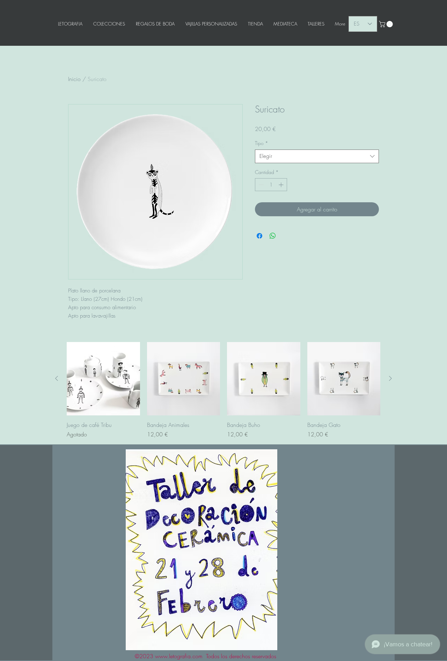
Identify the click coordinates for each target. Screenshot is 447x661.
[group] (223, 390)
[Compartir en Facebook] (259, 236)
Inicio (74, 79)
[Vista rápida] (103, 378)
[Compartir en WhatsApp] (273, 236)
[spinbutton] (271, 185)
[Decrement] (260, 185)
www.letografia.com (179, 656)
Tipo (261, 143)
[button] (386, 24)
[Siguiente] (390, 378)
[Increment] (281, 185)
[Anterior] (56, 378)
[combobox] (317, 156)
